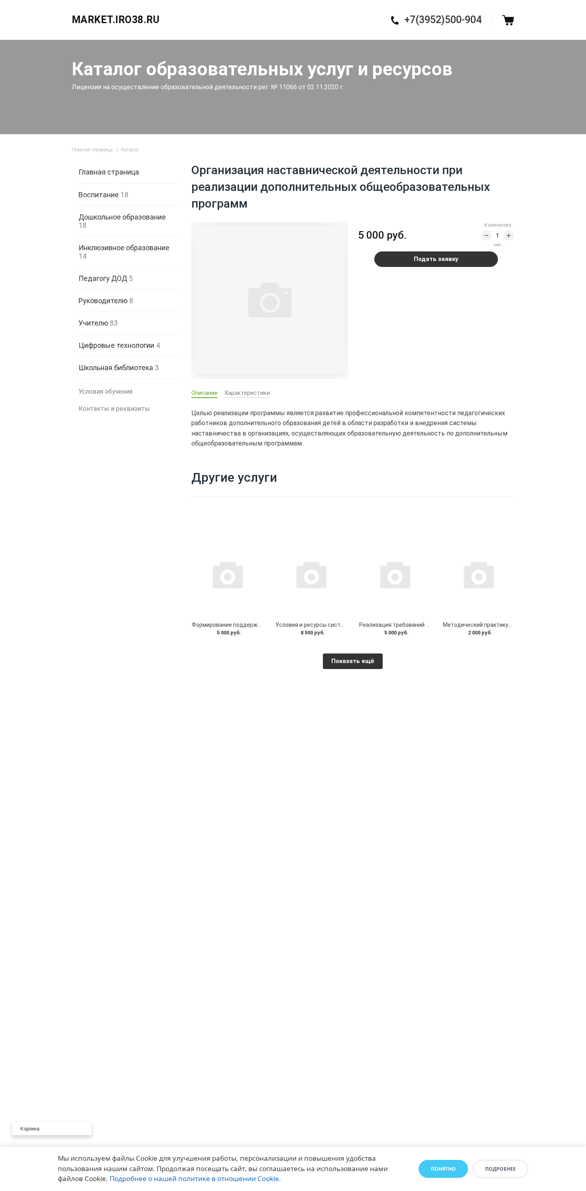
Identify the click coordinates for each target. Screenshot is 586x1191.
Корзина (29, 1129)
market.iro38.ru (116, 20)
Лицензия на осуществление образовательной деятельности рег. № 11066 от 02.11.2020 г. (208, 87)
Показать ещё (352, 661)
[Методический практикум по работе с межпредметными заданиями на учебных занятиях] (478, 574)
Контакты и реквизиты (114, 408)
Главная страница (109, 172)
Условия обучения (105, 391)
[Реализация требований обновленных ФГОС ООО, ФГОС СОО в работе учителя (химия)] (394, 574)
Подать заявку (436, 259)
